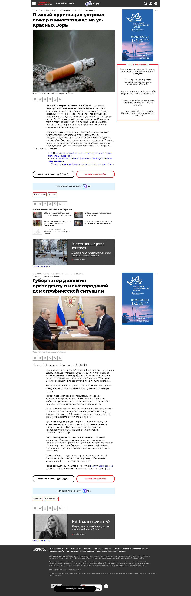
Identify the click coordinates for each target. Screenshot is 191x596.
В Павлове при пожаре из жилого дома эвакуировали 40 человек (98, 222)
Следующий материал (75, 589)
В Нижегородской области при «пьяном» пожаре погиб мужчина (57, 214)
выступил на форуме (101, 466)
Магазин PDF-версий (102, 549)
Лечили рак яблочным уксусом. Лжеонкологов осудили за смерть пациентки (137, 113)
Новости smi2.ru (41, 266)
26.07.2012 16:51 (38, 11)
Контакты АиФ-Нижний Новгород (80, 551)
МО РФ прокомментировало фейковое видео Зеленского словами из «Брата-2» (138, 82)
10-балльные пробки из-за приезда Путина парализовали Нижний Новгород (137, 103)
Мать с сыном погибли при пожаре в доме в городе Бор (81, 164)
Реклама (87, 549)
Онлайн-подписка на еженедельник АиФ (131, 549)
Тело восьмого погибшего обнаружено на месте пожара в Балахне (56, 232)
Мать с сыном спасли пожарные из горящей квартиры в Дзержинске (57, 223)
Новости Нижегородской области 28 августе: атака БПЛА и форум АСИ (138, 92)
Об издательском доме (58, 549)
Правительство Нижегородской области (49, 352)
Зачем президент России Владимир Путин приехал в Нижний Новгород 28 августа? (137, 71)
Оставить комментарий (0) (95, 174)
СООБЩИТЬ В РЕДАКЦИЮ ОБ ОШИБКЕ (111, 551)
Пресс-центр (76, 549)
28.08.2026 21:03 (39, 274)
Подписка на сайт (56, 551)
